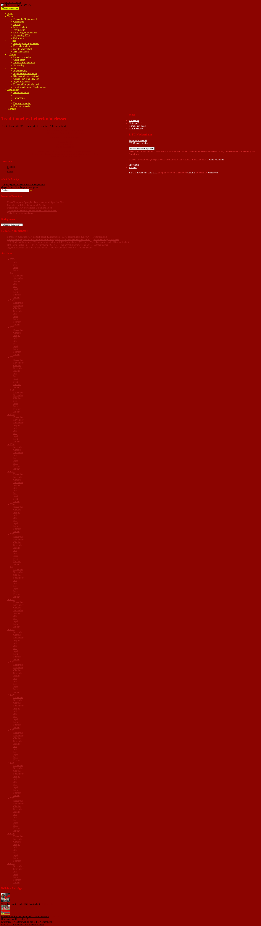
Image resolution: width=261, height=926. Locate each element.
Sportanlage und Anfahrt (25, 32)
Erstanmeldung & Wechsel (26, 84)
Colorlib (191, 172)
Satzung (17, 24)
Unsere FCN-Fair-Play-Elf (26, 79)
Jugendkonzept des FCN (25, 73)
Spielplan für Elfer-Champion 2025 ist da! (27, 205)
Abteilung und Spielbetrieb (26, 43)
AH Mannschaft (21, 51)
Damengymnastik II (22, 106)
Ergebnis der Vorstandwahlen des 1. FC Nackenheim (26, 922)
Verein (10, 16)
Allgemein (55, 126)
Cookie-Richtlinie (215, 159)
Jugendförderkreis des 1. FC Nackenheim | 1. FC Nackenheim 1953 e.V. (41, 247)
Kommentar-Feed (137, 126)
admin (44, 126)
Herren (12, 40)
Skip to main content (11, 2)
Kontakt (11, 109)
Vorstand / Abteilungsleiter (26, 19)
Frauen (12, 54)
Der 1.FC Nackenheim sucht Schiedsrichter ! (22, 924)
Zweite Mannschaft (22, 49)
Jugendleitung (20, 70)
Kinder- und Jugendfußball (26, 76)
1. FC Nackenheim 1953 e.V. (143, 172)
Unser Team (19, 60)
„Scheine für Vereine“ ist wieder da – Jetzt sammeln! (32, 210)
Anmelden (134, 120)
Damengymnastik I (22, 103)
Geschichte (18, 21)
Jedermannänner (21, 92)
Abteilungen (13, 89)
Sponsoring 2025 (21, 35)
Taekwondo (19, 98)
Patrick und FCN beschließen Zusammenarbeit (29, 207)
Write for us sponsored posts (20, 213)
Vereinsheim (19, 30)
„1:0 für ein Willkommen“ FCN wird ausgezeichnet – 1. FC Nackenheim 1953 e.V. (47, 242)
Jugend (12, 68)
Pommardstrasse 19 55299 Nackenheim (138, 141)
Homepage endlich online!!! (14, 919)
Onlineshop (18, 38)
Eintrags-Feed (135, 123)
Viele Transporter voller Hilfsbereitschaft (109, 242)
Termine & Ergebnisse (24, 62)
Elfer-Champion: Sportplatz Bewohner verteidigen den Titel (35, 202)
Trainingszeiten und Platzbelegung (29, 87)
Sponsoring (18, 65)
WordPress (213, 172)
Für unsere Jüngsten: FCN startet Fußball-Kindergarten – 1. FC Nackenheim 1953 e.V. (48, 236)
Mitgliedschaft (20, 27)
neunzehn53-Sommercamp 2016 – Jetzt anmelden (84, 245)
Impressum (134, 164)
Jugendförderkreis (21, 81)
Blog (10, 13)
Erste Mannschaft (21, 46)
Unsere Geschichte (22, 57)
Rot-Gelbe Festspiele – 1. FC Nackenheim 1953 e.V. (32, 245)
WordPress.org (136, 128)
